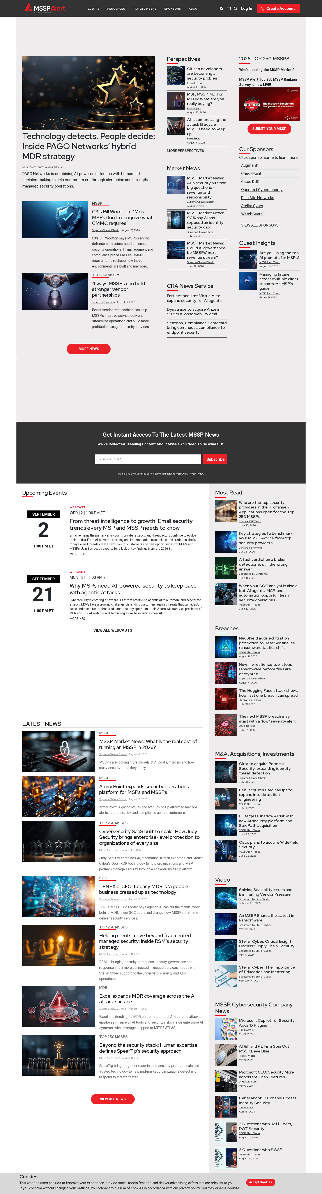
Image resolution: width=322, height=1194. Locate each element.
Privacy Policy (195, 473)
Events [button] (93, 9)
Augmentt (249, 165)
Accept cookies (260, 1182)
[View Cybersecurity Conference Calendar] (229, 8)
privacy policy (189, 1188)
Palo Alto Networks (257, 197)
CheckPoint (251, 173)
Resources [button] (116, 9)
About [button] (194, 9)
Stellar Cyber (252, 206)
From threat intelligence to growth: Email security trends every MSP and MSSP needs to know (131, 524)
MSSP (97, 203)
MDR (103, 987)
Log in (246, 8)
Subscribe (215, 459)
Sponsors (172, 9)
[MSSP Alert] (45, 8)
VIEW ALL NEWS (113, 1099)
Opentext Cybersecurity (262, 189)
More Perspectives (185, 150)
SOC (103, 878)
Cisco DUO (250, 181)
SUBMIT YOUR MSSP (269, 129)
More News (89, 349)
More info (77, 554)
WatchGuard (252, 214)
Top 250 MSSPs (144, 9)
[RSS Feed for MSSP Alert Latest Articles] (221, 8)
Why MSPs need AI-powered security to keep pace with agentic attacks (133, 589)
